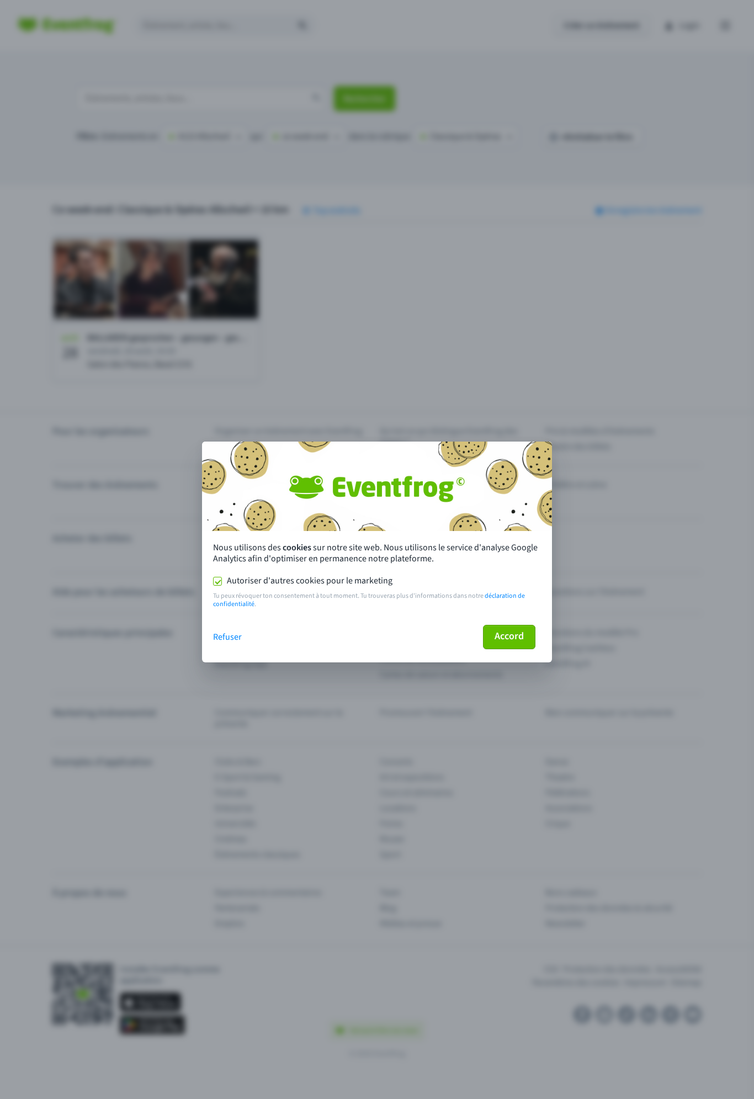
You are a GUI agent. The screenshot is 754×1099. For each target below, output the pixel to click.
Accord (509, 636)
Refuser (227, 637)
